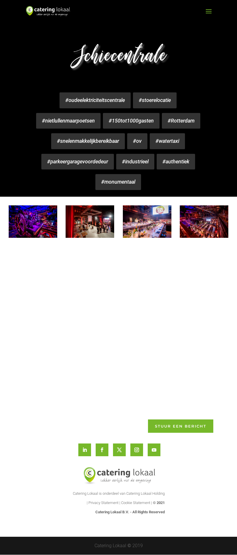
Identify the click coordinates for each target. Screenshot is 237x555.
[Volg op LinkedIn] (84, 449)
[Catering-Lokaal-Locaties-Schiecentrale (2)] (90, 221)
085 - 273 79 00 (47, 384)
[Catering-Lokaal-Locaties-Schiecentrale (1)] (33, 221)
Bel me (188, 351)
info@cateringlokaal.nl (53, 391)
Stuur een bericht (180, 426)
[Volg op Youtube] (154, 449)
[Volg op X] (119, 449)
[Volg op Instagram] (136, 449)
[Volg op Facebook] (102, 449)
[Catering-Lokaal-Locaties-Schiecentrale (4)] (204, 221)
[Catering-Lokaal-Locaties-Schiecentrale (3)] (147, 221)
